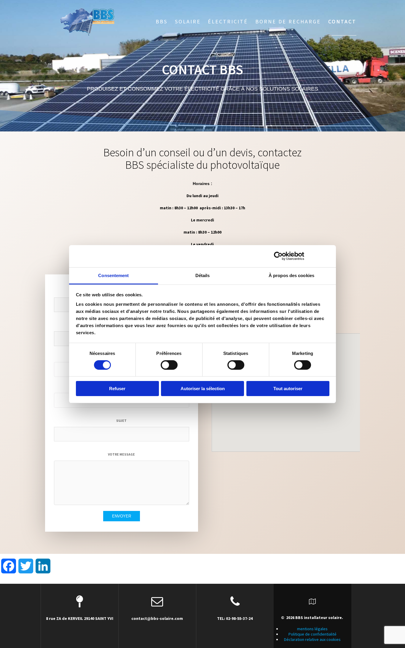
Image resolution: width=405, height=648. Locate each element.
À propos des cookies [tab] (291, 275)
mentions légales (312, 628)
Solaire (188, 21)
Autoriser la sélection (203, 388)
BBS (162, 21)
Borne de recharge (288, 21)
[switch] (169, 365)
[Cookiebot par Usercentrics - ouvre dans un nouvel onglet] (278, 256)
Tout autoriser (287, 388)
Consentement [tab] (113, 275)
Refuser (117, 388)
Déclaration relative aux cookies (312, 639)
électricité (228, 21)
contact (342, 21)
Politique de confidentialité (312, 634)
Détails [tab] (202, 275)
